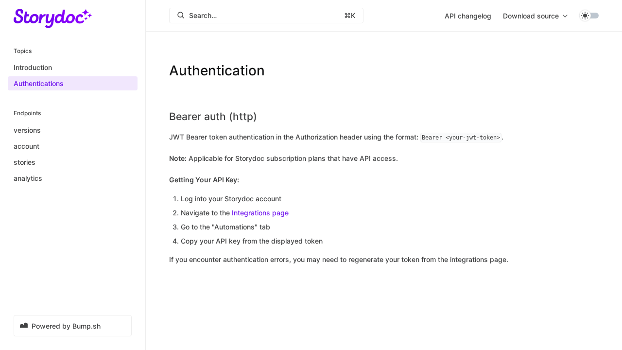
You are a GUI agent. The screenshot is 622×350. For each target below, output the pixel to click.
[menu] (535, 15)
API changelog (468, 16)
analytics (28, 178)
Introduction (33, 67)
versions (27, 130)
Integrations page (260, 213)
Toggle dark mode (589, 15)
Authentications (39, 83)
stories (24, 162)
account (26, 146)
